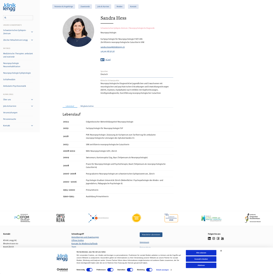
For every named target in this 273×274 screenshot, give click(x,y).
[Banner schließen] (221, 250)
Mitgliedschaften (87, 106)
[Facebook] (218, 238)
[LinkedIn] (209, 238)
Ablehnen (201, 265)
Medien (119, 6)
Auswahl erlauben (201, 259)
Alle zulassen (201, 253)
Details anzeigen (162, 270)
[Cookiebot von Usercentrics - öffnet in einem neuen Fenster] (62, 269)
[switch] (110, 269)
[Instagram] (213, 238)
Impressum (144, 242)
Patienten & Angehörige (63, 6)
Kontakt (133, 6)
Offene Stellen (77, 240)
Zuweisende (85, 6)
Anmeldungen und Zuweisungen (85, 237)
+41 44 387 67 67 (108, 51)
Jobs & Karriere (103, 6)
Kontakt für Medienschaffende (84, 243)
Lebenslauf (70, 106)
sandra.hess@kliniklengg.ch (113, 47)
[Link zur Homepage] (9, 7)
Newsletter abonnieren (151, 235)
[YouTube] (222, 238)
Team (73, 247)
